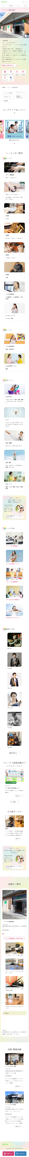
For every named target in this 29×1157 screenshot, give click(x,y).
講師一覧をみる (13, 753)
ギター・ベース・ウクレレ (12, 194)
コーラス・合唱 (9, 318)
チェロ (13, 258)
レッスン (3, 5)
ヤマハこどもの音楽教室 (11, 546)
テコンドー (8, 446)
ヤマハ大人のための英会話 (12, 599)
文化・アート (9, 484)
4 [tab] (14, 143)
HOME (3, 87)
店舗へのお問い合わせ (8, 65)
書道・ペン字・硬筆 (10, 487)
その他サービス (7, 97)
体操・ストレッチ (10, 467)
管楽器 (7, 235)
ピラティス (11, 465)
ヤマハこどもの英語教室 (11, 581)
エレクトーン (13, 177)
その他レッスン (8, 380)
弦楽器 (7, 255)
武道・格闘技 (9, 443)
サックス (8, 238)
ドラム (7, 218)
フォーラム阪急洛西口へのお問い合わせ (13, 938)
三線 (7, 277)
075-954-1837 (8, 1114)
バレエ (7, 399)
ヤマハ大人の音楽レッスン (12, 564)
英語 (7, 369)
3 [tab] (12, 143)
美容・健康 (8, 462)
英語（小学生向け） (10, 349)
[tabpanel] (14, 130)
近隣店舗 (6, 100)
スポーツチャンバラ (11, 401)
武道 (16, 399)
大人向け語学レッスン (11, 366)
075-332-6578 (8, 1076)
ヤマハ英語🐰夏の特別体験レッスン (12, 788)
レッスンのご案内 (8, 93)
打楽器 (7, 215)
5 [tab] (16, 143)
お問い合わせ (22, 1153)
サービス (18, 5)
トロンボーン (20, 238)
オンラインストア (25, 6)
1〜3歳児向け (9, 297)
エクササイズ (19, 465)
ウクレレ (11, 199)
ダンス (11, 399)
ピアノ (7, 177)
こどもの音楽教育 (10, 294)
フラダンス (15, 424)
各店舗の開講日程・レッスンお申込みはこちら (13, 516)
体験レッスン (9, 1153)
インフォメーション (20, 93)
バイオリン (8, 258)
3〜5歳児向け (16, 297)
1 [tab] (7, 143)
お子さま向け (9, 396)
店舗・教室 (11, 5)
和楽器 (7, 274)
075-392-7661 (5, 930)
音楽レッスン (8, 158)
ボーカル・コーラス (10, 315)
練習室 (6, 828)
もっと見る (13, 802)
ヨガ (7, 465)
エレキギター (9, 197)
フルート (13, 238)
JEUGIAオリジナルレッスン (12, 617)
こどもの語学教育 (10, 346)
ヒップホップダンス (14, 422)
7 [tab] (21, 143)
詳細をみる (18, 796)
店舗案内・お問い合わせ (19, 96)
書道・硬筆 (20, 399)
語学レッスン (8, 330)
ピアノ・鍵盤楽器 (10, 175)
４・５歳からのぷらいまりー (14, 140)
